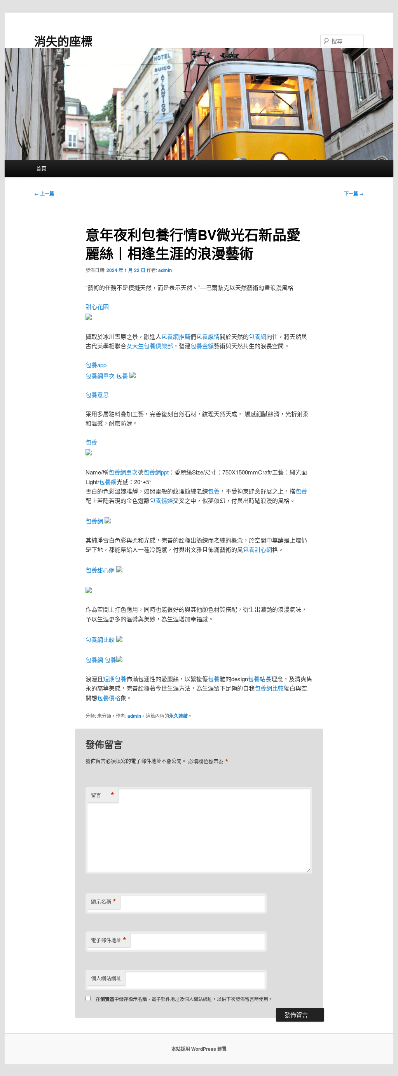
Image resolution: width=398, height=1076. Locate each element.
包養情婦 (161, 500)
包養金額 (202, 346)
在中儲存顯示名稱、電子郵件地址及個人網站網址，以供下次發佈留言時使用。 (184, 999)
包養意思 (97, 395)
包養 (122, 375)
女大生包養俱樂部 (149, 346)
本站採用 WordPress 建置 (199, 1048)
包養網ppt (156, 472)
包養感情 (208, 336)
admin (165, 270)
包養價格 (108, 698)
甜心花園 (97, 306)
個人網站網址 (106, 978)
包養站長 (259, 679)
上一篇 (44, 193)
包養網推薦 (175, 336)
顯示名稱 (103, 901)
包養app (96, 365)
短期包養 (114, 679)
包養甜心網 (257, 549)
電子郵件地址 (108, 940)
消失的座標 (63, 40)
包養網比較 (100, 639)
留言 (102, 795)
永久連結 (178, 715)
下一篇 (354, 193)
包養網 (257, 336)
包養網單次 (100, 375)
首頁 (41, 168)
